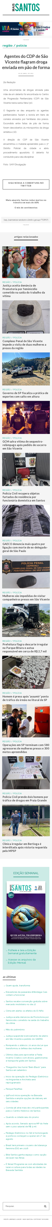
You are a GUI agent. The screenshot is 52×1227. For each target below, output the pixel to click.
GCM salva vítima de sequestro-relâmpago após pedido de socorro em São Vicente (25, 445)
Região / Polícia (12, 282)
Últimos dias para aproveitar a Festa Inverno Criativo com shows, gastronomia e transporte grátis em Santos (27, 1058)
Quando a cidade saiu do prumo (22, 1117)
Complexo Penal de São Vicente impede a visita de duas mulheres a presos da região (24, 344)
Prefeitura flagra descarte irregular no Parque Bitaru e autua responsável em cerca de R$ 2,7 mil (25, 648)
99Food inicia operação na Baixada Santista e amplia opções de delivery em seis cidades (26, 1098)
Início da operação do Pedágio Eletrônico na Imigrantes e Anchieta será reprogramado (27, 1079)
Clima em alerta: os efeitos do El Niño (25, 1011)
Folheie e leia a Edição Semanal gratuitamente (22, 952)
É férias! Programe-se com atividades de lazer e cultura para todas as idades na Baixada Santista (26, 1167)
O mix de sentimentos (26, 207)
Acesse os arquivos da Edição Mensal (22, 961)
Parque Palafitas (14, 1089)
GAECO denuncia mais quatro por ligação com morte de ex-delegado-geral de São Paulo (25, 547)
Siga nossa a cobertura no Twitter (26, 184)
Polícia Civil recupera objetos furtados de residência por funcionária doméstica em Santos (24, 497)
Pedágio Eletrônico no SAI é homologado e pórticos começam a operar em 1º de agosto (27, 1136)
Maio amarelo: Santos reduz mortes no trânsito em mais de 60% (26, 201)
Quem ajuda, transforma (18, 985)
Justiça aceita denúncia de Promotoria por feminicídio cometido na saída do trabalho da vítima (27, 1020)
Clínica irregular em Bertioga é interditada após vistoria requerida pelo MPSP (25, 847)
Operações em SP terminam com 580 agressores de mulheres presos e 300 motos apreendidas (26, 748)
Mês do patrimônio (15, 1029)
